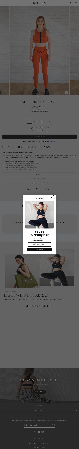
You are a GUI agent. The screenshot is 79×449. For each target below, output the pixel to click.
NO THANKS (40, 249)
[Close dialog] (53, 197)
